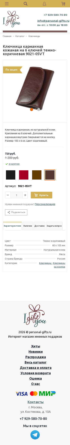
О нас (35, 384)
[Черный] (10, 174)
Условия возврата (36, 373)
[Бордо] (23, 174)
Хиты (35, 346)
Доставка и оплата (36, 367)
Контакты (36, 402)
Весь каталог (35, 362)
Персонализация (45, 204)
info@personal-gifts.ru (53, 21)
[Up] (61, 300)
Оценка (35, 378)
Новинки (36, 351)
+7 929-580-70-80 (55, 14)
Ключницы (45, 263)
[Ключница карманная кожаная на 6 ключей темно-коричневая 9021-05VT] (35, 88)
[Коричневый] (36, 174)
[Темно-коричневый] (49, 174)
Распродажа (35, 357)
